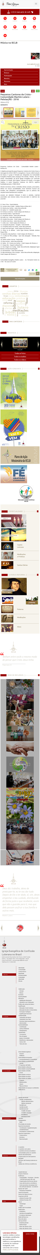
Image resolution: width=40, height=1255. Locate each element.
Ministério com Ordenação (26, 1002)
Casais (21, 1072)
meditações (20, 310)
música (11, 296)
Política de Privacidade (25, 1207)
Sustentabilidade (23, 1024)
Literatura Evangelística (25, 1213)
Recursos (7, 81)
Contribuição (22, 1026)
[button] (20, 279)
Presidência (24, 1114)
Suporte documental (24, 1126)
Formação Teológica (25, 1011)
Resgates (21, 1158)
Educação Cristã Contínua (26, 1008)
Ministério (21, 998)
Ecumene (21, 994)
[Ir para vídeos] (33, 91)
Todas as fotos (20, 353)
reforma (7, 303)
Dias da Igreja (23, 1036)
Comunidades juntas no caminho (27, 1152)
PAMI (20, 1122)
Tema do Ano (23, 1043)
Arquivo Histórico (23, 1173)
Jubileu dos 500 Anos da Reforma (28, 1164)
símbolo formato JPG (25, 1200)
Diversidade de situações (25, 1057)
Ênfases (6, 72)
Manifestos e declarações (26, 1040)
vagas (20, 301)
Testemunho (22, 1032)
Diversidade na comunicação (26, 1061)
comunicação (22, 296)
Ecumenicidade (23, 975)
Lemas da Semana (23, 1192)
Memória (6, 78)
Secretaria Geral (25, 1116)
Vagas (21, 1205)
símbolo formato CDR (25, 1198)
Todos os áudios (20, 356)
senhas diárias (11, 293)
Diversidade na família (25, 1070)
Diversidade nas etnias (25, 1076)
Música (21, 992)
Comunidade (22, 969)
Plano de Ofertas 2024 (25, 1228)
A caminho (21, 1147)
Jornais (21, 1063)
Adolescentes (23, 1082)
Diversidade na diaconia (25, 1067)
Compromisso (22, 971)
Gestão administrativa (27, 1101)
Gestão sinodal (23, 1107)
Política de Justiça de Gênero (26, 1004)
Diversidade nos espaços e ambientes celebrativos (29, 1088)
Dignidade (21, 973)
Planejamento (23, 1030)
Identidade (21, 967)
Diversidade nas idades (25, 1078)
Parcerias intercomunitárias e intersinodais (27, 1022)
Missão (20, 981)
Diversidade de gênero (25, 1051)
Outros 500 (22, 1042)
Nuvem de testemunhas (25, 1154)
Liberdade (21, 979)
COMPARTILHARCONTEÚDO (11, 270)
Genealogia (22, 1203)
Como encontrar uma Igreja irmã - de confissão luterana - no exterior (28, 1185)
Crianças (21, 1080)
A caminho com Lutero (25, 1149)
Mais (5, 84)
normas (5, 300)
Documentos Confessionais (26, 1131)
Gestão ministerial (26, 1103)
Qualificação (22, 1006)
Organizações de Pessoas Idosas (28, 1181)
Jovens (21, 1084)
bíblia (14, 304)
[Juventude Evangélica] (20, 928)
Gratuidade (22, 977)
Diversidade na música (25, 1074)
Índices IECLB (22, 1224)
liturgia (24, 291)
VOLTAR (32, 274)
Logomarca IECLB (23, 1196)
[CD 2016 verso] (20, 112)
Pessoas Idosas (23, 1086)
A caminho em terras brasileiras (27, 1150)
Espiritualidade (23, 996)
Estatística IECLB (23, 1222)
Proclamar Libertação (25, 1215)
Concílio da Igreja (26, 1110)
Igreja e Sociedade (24, 1038)
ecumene (24, 293)
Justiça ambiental (24, 1028)
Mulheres (21, 1055)
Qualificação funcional (25, 1013)
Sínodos (21, 1118)
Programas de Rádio (25, 1065)
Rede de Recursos (23, 1217)
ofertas (16, 291)
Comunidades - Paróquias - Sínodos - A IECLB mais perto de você (29, 1178)
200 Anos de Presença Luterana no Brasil (28, 1161)
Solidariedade (22, 1015)
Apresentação (8, 70)
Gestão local (22, 1105)
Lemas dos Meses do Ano (25, 1194)
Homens (21, 1053)
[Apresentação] (31, 112)
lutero (10, 291)
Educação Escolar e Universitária (28, 1010)
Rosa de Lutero (23, 1219)
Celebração (22, 989)
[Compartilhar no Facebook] (33, 270)
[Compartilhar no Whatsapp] (36, 270)
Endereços (21, 1175)
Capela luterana (23, 1172)
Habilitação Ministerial (25, 1000)
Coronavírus (22, 1034)
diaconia (7, 305)
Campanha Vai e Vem (25, 1019)
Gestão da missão (23, 1097)
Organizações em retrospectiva (27, 1156)
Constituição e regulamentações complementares (28, 1128)
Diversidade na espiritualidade (27, 1068)
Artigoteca (22, 1211)
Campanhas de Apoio (25, 1017)
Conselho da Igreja (26, 1112)
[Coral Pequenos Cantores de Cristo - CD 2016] (8, 112)
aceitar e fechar (30, 1234)
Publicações (22, 1209)
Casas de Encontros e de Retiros (28, 1183)
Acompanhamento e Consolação (28, 1059)
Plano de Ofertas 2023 (25, 1226)
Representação (23, 1139)
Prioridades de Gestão (25, 1124)
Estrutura (21, 1137)
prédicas (20, 298)
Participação (8, 75)
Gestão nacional (23, 1108)
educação (8, 298)
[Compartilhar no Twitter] (29, 270)
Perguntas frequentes (25, 1190)
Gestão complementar (25, 1099)
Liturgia (21, 991)
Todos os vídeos (20, 360)
